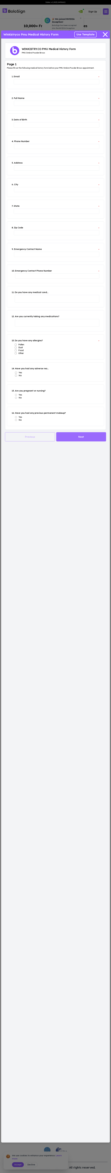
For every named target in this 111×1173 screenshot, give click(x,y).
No (20, 375)
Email (17, 76)
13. (13, 340)
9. (12, 249)
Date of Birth (20, 119)
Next (81, 436)
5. (12, 163)
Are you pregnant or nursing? (30, 390)
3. (12, 119)
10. (13, 271)
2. (12, 98)
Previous (30, 436)
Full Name (19, 98)
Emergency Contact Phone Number (33, 271)
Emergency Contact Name (28, 249)
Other (21, 353)
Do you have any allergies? (29, 340)
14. (13, 368)
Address (18, 163)
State (17, 206)
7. (12, 206)
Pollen (21, 344)
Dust (20, 347)
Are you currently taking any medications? (37, 316)
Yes (20, 372)
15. (13, 390)
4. (12, 141)
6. (12, 184)
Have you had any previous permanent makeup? (40, 413)
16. (13, 413)
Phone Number (21, 141)
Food (21, 350)
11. (13, 292)
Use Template (85, 34)
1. (12, 76)
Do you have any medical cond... (31, 292)
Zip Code (18, 227)
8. (12, 227)
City (16, 184)
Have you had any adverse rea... (32, 368)
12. (13, 316)
